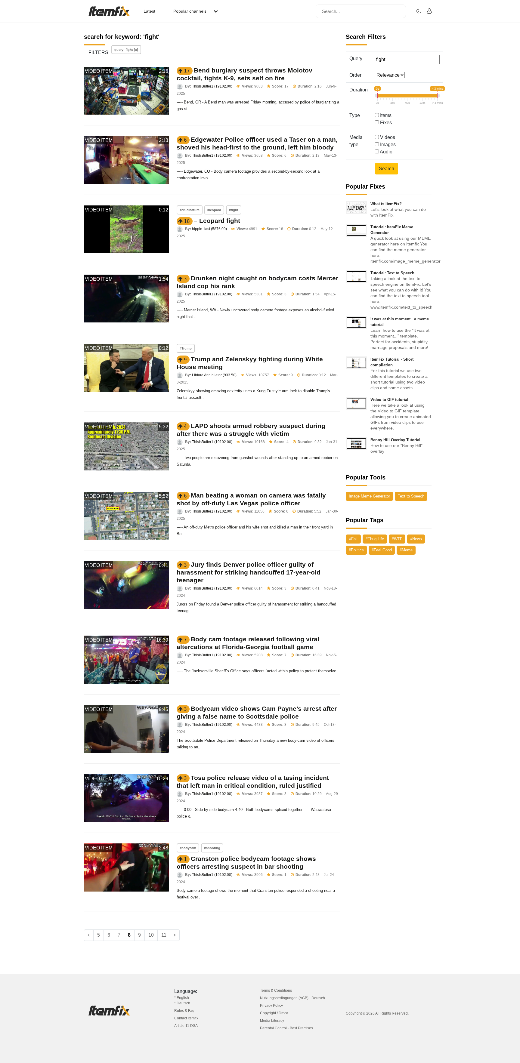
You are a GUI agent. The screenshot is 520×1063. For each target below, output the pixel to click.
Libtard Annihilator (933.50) (214, 375)
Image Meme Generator (369, 496)
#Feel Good (382, 550)
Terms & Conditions (276, 990)
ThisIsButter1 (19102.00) (212, 86)
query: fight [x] (126, 49)
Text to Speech (411, 496)
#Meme (406, 550)
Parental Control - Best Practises (286, 1028)
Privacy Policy (271, 1005)
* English (181, 998)
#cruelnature (190, 210)
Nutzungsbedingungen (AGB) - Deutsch (292, 998)
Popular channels (190, 11)
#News (416, 539)
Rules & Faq (184, 1011)
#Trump (186, 348)
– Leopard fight (217, 220)
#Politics (356, 550)
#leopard (214, 210)
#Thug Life (375, 539)
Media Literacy (272, 1020)
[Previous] (89, 935)
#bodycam (188, 848)
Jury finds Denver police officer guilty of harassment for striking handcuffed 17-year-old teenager (248, 572)
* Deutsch (182, 1003)
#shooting (212, 848)
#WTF (397, 539)
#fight (233, 210)
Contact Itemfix (186, 1018)
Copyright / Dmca (274, 1013)
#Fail (353, 539)
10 (151, 935)
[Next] (175, 935)
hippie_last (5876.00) (209, 229)
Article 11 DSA (186, 1026)
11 (163, 935)
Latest (149, 11)
